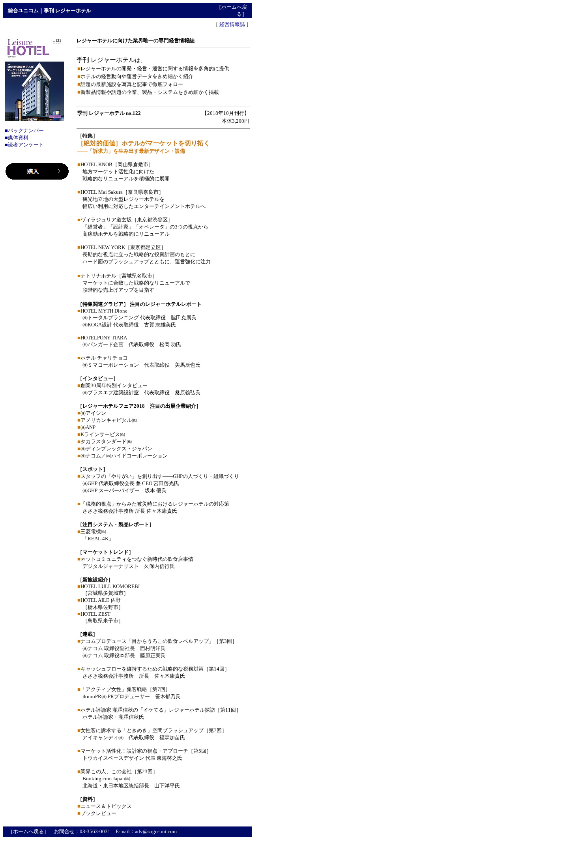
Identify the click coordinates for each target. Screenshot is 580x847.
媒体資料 (18, 138)
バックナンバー (26, 130)
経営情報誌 (232, 24)
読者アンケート (26, 145)
